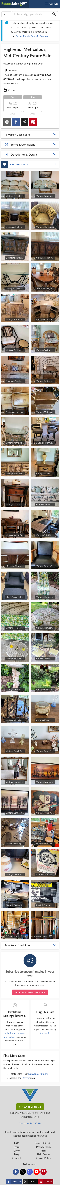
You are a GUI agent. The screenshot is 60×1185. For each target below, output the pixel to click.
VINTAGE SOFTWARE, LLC (38, 1113)
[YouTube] (37, 1172)
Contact (16, 1158)
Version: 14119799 (30, 1123)
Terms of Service (43, 1143)
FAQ (16, 1143)
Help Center (43, 1154)
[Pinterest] (43, 1172)
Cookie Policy (43, 1158)
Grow (17, 1150)
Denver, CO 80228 (38, 1073)
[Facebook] (16, 1172)
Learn (17, 1146)
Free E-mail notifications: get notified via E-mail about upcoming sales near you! (30, 1133)
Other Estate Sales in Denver (32, 36)
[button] (30, 134)
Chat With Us (32, 1106)
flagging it (45, 1033)
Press (43, 1150)
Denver (26, 1077)
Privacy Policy (43, 1146)
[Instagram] (30, 1172)
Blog (16, 1154)
